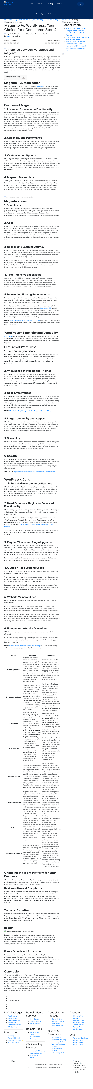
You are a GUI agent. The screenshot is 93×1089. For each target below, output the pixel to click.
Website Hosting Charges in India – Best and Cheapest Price (30, 411)
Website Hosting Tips (54, 20)
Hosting (50, 4)
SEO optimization (27, 381)
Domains (40, 4)
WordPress (8, 336)
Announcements (78, 1025)
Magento (40, 86)
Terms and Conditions (80, 1038)
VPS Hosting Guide (58, 1053)
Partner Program (79, 1027)
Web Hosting (12, 1016)
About (59, 4)
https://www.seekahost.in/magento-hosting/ (25, 320)
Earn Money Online (24, 20)
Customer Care (78, 1020)
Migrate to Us (56, 1037)
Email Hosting (12, 1018)
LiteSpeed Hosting (57, 1021)
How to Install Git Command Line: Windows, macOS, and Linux (76, 48)
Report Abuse (78, 1044)
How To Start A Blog (10, 20)
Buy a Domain (34, 1019)
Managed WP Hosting (37, 1051)
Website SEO (66, 20)
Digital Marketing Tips (38, 20)
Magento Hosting (36, 1053)
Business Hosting (14, 1020)
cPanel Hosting (56, 1019)
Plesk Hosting (56, 1023)
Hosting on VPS (45, 308)
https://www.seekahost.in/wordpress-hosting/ (25, 646)
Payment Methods (14, 1038)
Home (32, 4)
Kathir (8, 36)
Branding (11, 1036)
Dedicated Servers (14, 1025)
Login (80, 4)
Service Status (78, 1029)
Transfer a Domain (36, 1021)
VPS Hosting (12, 1022)
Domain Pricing (35, 1023)
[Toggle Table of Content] (23, 77)
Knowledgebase (78, 1022)
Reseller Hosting (57, 1025)
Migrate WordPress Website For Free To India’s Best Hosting (34, 472)
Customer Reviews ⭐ (15, 1040)
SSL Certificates (13, 1027)
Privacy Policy (78, 1042)
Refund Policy (78, 1040)
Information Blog (13, 1042)
